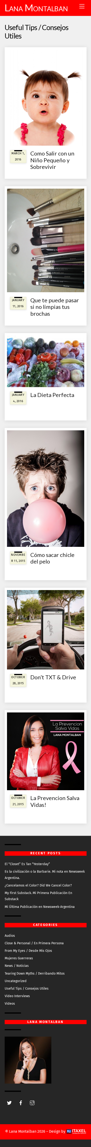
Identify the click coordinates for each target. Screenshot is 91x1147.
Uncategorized (16, 981)
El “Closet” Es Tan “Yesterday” (27, 864)
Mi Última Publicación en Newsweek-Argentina (40, 907)
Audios (10, 936)
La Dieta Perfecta (52, 394)
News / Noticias (17, 966)
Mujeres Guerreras (19, 958)
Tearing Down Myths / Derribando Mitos (35, 974)
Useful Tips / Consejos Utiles (27, 989)
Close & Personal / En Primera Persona (34, 943)
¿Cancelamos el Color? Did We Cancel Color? (38, 885)
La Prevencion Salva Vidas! (54, 801)
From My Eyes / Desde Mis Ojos (28, 951)
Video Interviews (17, 996)
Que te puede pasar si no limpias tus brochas (54, 307)
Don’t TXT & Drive (53, 677)
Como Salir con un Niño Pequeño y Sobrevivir (52, 160)
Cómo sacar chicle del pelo (52, 558)
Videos (10, 1004)
